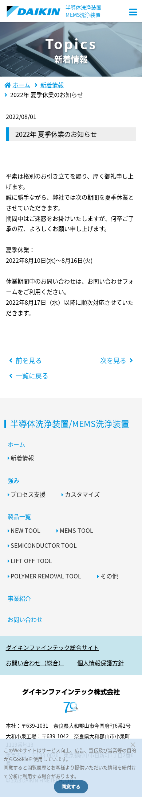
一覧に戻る (32, 375)
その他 (109, 575)
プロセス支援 (28, 494)
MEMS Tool (76, 530)
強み (13, 480)
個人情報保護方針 (100, 662)
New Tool (25, 530)
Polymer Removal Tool (46, 575)
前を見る (29, 360)
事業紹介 (19, 598)
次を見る (113, 360)
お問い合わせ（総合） (35, 662)
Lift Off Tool (31, 560)
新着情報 (22, 457)
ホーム (16, 444)
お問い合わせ (25, 619)
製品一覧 (19, 516)
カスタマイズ (82, 494)
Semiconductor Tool (44, 545)
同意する (71, 786)
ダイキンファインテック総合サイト (52, 647)
